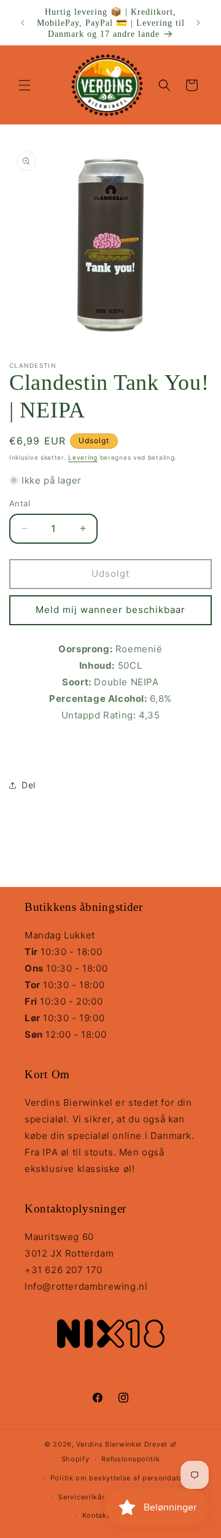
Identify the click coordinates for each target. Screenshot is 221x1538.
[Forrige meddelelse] (22, 22)
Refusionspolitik (130, 1459)
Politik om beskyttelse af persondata (116, 1478)
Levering (83, 457)
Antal (19, 503)
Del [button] (28, 785)
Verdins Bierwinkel (109, 1444)
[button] (24, 85)
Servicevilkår (81, 1497)
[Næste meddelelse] (198, 22)
